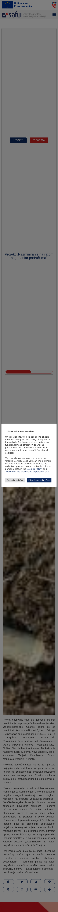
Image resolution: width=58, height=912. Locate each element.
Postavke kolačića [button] (15, 480)
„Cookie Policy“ (34, 469)
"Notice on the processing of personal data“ (27, 471)
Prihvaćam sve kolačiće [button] (39, 480)
